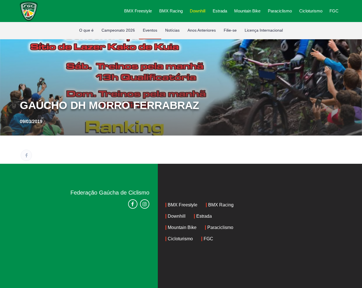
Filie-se (230, 30)
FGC (334, 10)
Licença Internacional (264, 30)
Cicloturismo (310, 10)
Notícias (172, 30)
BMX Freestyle (138, 10)
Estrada (220, 10)
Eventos (150, 30)
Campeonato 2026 (118, 30)
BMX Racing (171, 10)
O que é (86, 30)
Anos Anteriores (202, 30)
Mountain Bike (247, 10)
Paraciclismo (280, 10)
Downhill (197, 10)
